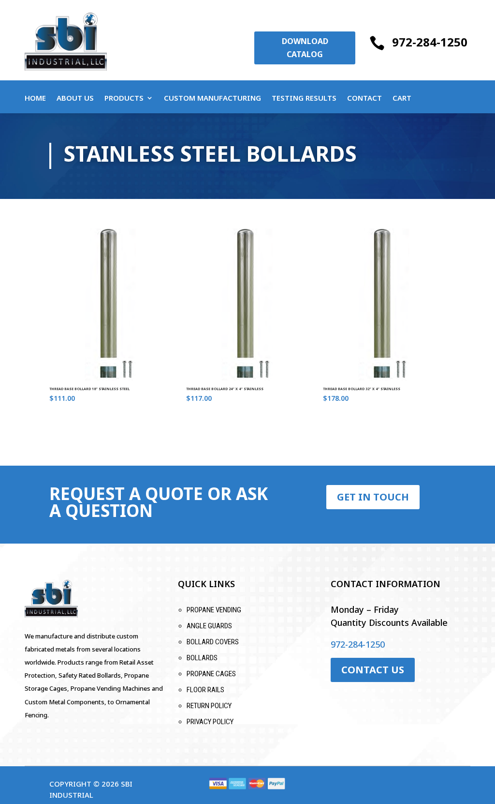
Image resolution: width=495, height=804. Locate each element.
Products (124, 98)
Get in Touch (373, 496)
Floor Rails (205, 689)
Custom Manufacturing (212, 98)
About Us (75, 98)
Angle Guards (209, 626)
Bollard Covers (213, 641)
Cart (402, 98)
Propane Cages (211, 673)
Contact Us (372, 669)
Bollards (202, 657)
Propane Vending (214, 610)
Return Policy (209, 705)
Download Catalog (305, 48)
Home (35, 98)
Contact (364, 98)
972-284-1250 (429, 42)
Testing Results (304, 98)
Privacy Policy (210, 721)
